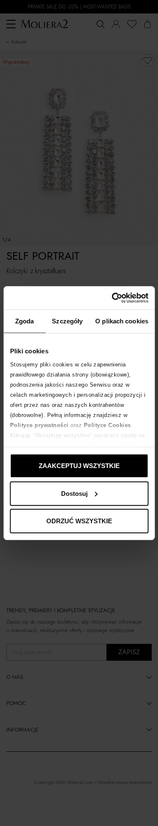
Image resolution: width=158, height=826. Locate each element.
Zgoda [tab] (24, 321)
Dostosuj (74, 493)
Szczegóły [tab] (67, 321)
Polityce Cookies (107, 425)
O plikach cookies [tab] (121, 321)
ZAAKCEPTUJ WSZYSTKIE (79, 465)
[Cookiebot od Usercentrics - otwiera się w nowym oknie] (112, 297)
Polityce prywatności (39, 425)
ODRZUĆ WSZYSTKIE (79, 521)
